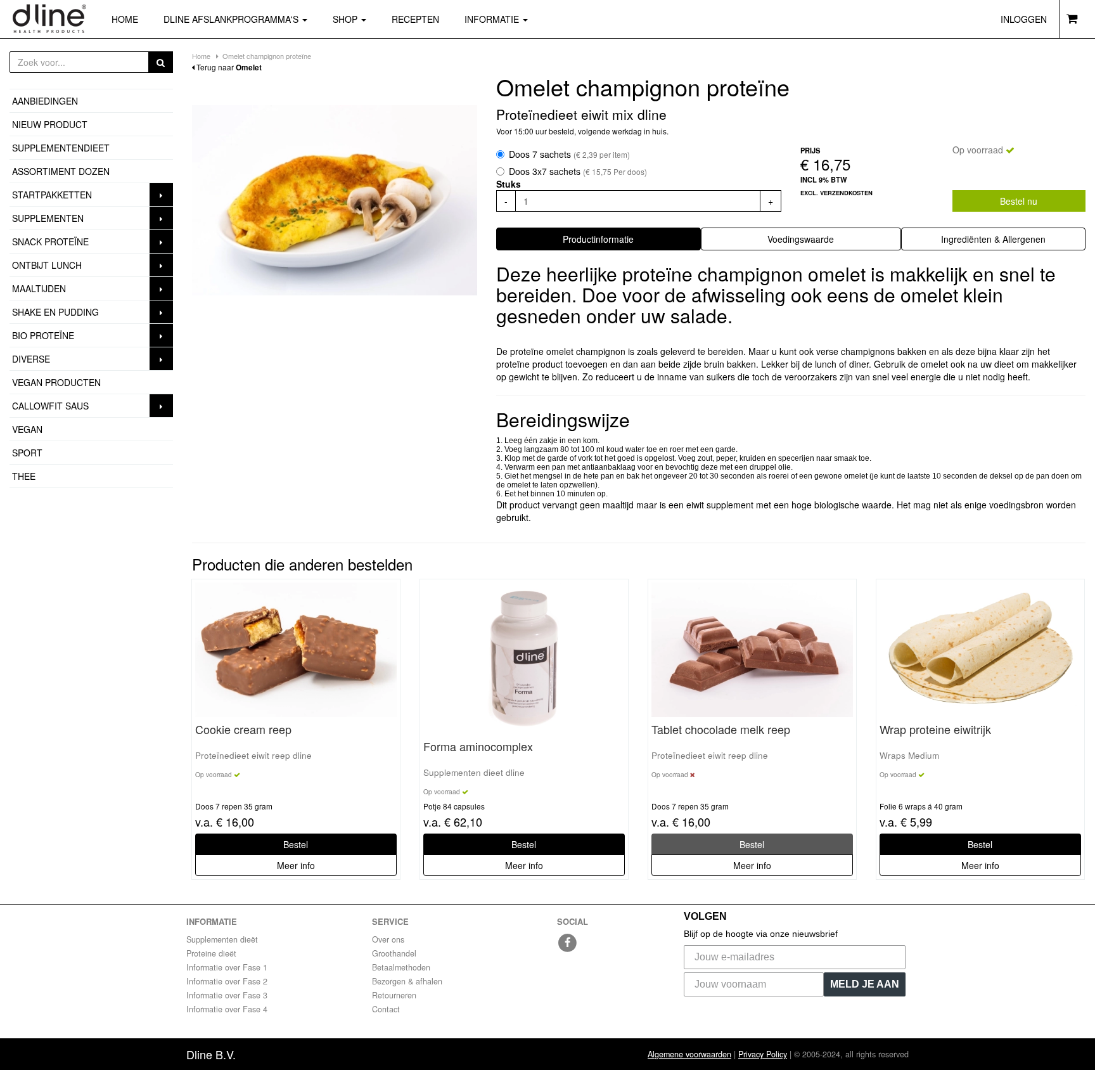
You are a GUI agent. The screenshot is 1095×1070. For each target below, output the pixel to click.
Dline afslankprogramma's (232, 19)
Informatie (493, 19)
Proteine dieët (211, 953)
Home (125, 19)
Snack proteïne (50, 241)
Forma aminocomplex (478, 746)
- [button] (506, 201)
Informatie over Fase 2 (226, 981)
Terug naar (228, 66)
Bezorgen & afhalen (407, 981)
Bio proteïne (43, 335)
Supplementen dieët (222, 939)
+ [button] (770, 201)
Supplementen (48, 218)
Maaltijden (39, 288)
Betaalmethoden (401, 967)
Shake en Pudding (55, 312)
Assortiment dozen (61, 171)
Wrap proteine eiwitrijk (935, 729)
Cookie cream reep (243, 729)
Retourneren (394, 995)
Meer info (296, 865)
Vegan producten (56, 382)
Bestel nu (1018, 201)
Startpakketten (52, 194)
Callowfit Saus (50, 405)
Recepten (415, 19)
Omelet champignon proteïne (266, 56)
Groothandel (394, 953)
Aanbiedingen (45, 100)
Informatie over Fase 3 (226, 995)
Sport (27, 452)
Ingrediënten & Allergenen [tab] (993, 239)
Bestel (295, 844)
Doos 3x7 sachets (578, 171)
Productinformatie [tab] (598, 239)
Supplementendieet (61, 147)
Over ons (388, 939)
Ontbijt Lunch (47, 265)
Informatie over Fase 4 (226, 1009)
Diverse (31, 358)
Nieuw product (49, 124)
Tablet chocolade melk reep (720, 729)
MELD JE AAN (864, 984)
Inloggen (1024, 19)
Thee (23, 476)
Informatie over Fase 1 (226, 967)
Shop (356, 18)
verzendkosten (846, 192)
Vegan (27, 429)
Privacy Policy (762, 1054)
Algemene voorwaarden (689, 1054)
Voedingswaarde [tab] (800, 239)
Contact (386, 1009)
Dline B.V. (211, 1054)
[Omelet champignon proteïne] (334, 200)
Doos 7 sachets (569, 154)
